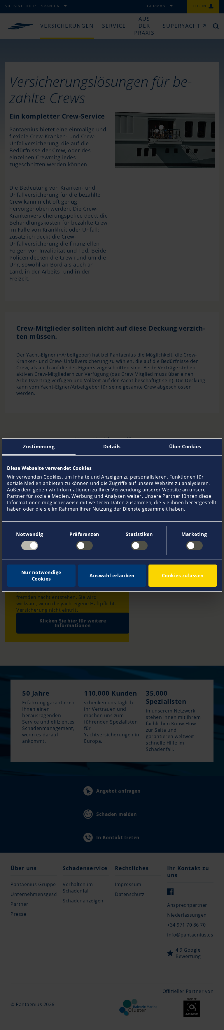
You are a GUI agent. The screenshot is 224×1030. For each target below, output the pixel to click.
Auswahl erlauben (112, 575)
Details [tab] (112, 446)
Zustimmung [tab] (39, 446)
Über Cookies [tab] (185, 446)
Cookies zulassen (183, 575)
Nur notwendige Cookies (41, 575)
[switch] (84, 545)
